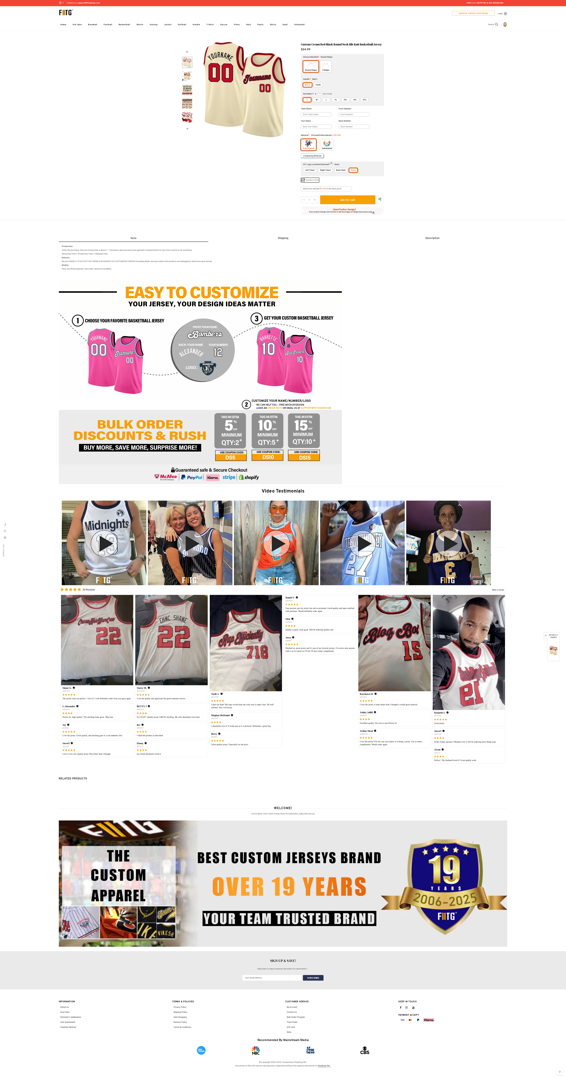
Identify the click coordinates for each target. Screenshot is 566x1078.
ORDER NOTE (275, 408)
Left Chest (310, 170)
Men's (307, 85)
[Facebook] (402, 1007)
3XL (355, 100)
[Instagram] (408, 1007)
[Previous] (187, 52)
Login (500, 13)
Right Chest (325, 170)
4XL (365, 100)
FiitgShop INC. (324, 1066)
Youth (318, 85)
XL (336, 100)
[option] (244, 89)
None (353, 170)
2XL (345, 100)
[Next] (187, 129)
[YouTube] (415, 1007)
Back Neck (341, 170)
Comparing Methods (312, 156)
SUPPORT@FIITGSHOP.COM (316, 408)
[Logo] (66, 12)
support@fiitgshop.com (89, 3)
